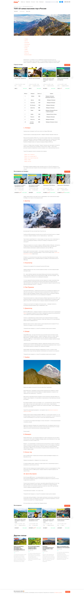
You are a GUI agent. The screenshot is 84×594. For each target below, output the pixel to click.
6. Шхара (25, 47)
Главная (15, 6)
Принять (67, 591)
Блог (17, 6)
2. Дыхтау (26, 40)
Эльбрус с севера (27, 159)
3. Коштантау (26, 42)
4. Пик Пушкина (27, 44)
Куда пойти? (20, 6)
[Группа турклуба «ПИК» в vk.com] (62, 2)
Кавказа (25, 313)
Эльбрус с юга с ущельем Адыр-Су (30, 156)
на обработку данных (58, 592)
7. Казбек (26, 49)
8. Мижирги (26, 51)
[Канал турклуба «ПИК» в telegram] (60, 2)
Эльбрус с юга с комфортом (29, 154)
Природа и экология (32, 538)
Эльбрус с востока (27, 161)
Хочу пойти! (67, 171)
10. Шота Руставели (28, 54)
